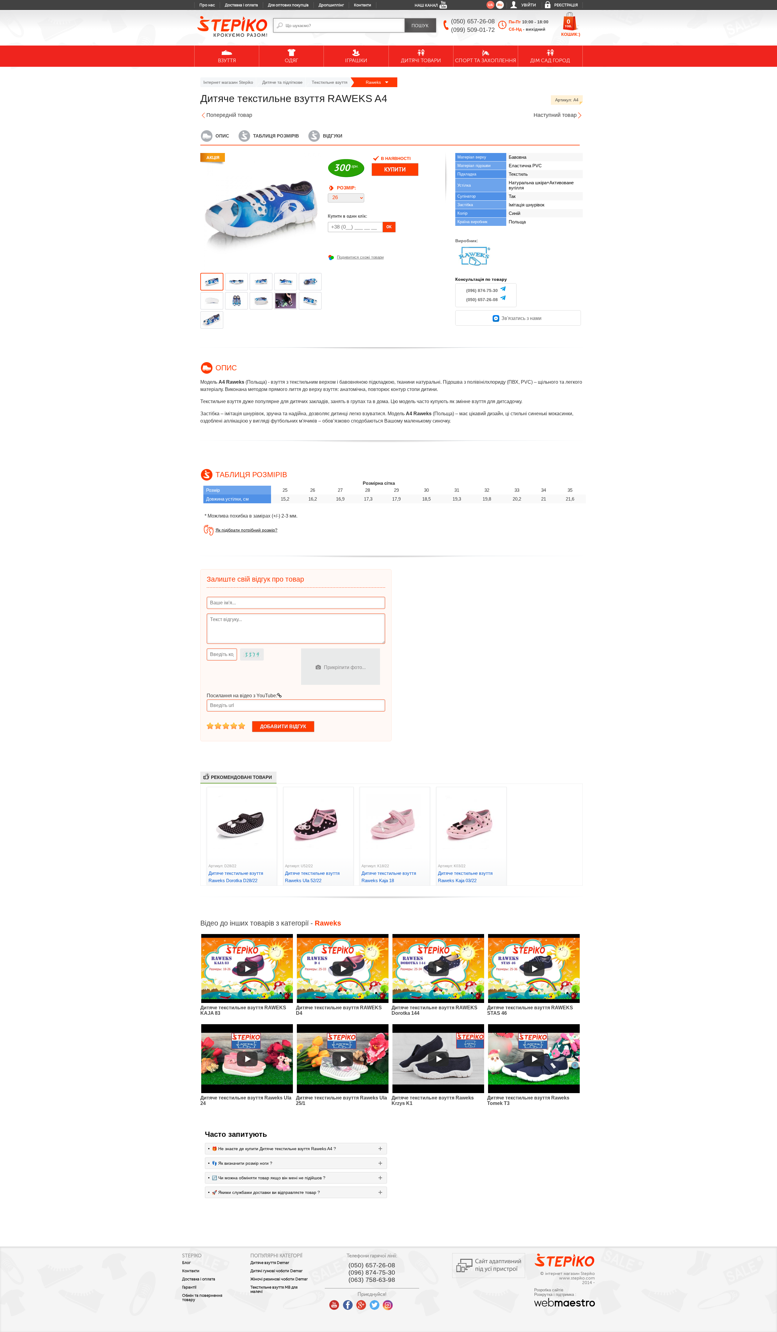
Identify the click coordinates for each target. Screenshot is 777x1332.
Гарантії (189, 1287)
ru (499, 5)
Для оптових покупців (288, 5)
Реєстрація (566, 5)
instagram (388, 1303)
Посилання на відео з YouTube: (242, 695)
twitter (374, 1303)
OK (389, 226)
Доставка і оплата (241, 5)
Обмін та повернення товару (202, 1297)
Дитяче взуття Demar (269, 1263)
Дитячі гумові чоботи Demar (276, 1271)
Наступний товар (555, 115)
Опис (222, 135)
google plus (361, 1305)
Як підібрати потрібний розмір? (246, 530)
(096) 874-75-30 (482, 290)
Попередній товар (229, 115)
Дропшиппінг (331, 5)
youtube (334, 1303)
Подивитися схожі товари (360, 257)
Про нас (207, 5)
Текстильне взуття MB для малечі (273, 1289)
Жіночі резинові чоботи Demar (279, 1279)
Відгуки (332, 135)
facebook (348, 1303)
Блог (186, 1263)
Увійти (528, 5)
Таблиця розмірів (276, 135)
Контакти (362, 5)
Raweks (374, 82)
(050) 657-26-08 (482, 299)
